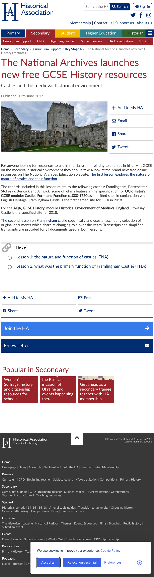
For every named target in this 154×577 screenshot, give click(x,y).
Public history (132, 523)
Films (54, 511)
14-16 (32, 507)
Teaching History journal (18, 495)
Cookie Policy (110, 550)
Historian (136, 33)
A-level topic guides (62, 507)
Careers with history (15, 511)
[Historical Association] (27, 19)
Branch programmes (79, 539)
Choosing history (122, 507)
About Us (35, 467)
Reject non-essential (82, 562)
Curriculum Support (17, 41)
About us (144, 23)
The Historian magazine (17, 523)
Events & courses (72, 511)
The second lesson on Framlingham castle (34, 221)
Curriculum (9, 479)
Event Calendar (12, 539)
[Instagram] (149, 15)
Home (5, 49)
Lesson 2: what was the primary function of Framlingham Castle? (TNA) (81, 266)
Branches (115, 523)
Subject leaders (91, 41)
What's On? (55, 539)
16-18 (42, 507)
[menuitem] (13, 33)
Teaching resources (48, 495)
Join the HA (70, 467)
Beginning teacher (62, 41)
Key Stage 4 (73, 49)
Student (68, 33)
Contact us (103, 23)
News (22, 467)
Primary (13, 33)
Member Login (90, 467)
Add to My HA (130, 108)
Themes (66, 523)
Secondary (40, 33)
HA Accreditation (120, 41)
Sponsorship (110, 539)
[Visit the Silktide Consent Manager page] (139, 562)
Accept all (48, 562)
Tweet (123, 147)
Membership (80, 23)
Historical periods (13, 507)
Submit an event (12, 527)
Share (123, 134)
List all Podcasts (12, 563)
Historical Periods (47, 523)
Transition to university (93, 507)
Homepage (9, 467)
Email (122, 121)
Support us (124, 23)
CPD (40, 41)
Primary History (130, 479)
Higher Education (101, 33)
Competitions (109, 479)
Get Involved (52, 467)
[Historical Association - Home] (25, 446)
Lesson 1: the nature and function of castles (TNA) (62, 257)
